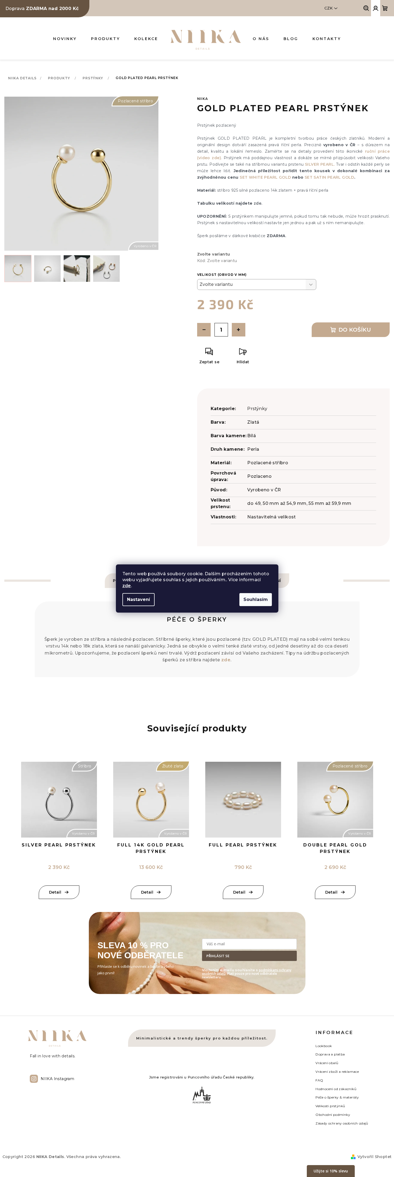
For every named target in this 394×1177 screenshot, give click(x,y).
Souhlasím (255, 599)
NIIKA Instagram (57, 1078)
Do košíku (354, 329)
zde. (258, 203)
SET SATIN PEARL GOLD (329, 177)
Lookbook (323, 1046)
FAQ (319, 1080)
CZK (328, 8)
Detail (239, 892)
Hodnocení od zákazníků (335, 1089)
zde (126, 585)
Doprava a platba (330, 1054)
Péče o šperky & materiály (337, 1097)
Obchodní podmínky (332, 1115)
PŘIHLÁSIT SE (217, 955)
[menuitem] (65, 38)
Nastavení (138, 599)
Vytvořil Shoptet (374, 1156)
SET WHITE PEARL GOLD (266, 177)
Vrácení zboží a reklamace (337, 1072)
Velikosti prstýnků (330, 1106)
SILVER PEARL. (320, 164)
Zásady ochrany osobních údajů (341, 1123)
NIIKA (202, 99)
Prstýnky (257, 408)
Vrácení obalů (326, 1063)
